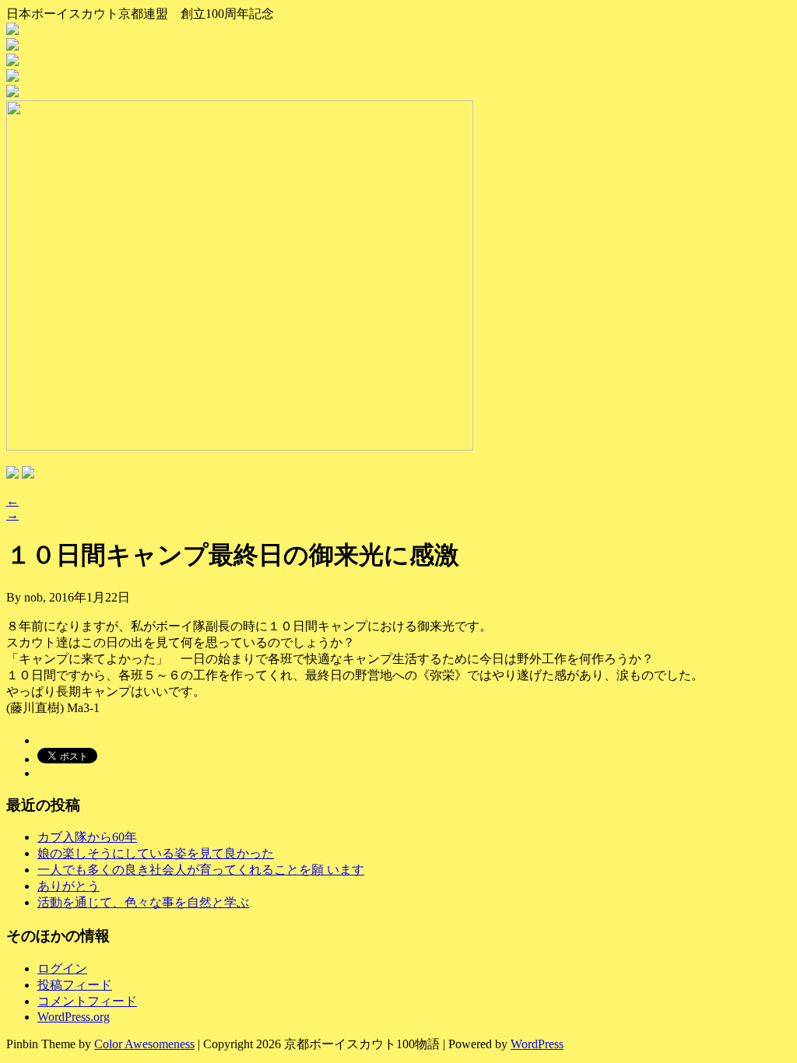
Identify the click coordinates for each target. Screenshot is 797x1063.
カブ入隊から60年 (87, 837)
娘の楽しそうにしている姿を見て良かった (155, 853)
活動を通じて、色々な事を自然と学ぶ (143, 902)
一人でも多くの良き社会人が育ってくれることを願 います (200, 869)
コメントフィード (87, 1001)
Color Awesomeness (144, 1044)
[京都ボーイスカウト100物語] (398, 30)
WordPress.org (73, 1016)
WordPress (537, 1044)
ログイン (62, 968)
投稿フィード (74, 984)
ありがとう (68, 886)
